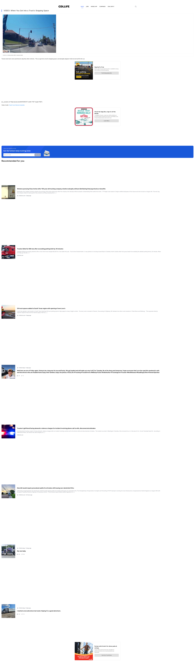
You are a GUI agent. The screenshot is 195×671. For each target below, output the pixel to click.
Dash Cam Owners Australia (17, 105)
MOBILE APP (94, 6)
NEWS (82, 6)
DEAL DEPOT (111, 6)
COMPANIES (102, 6)
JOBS (87, 6)
